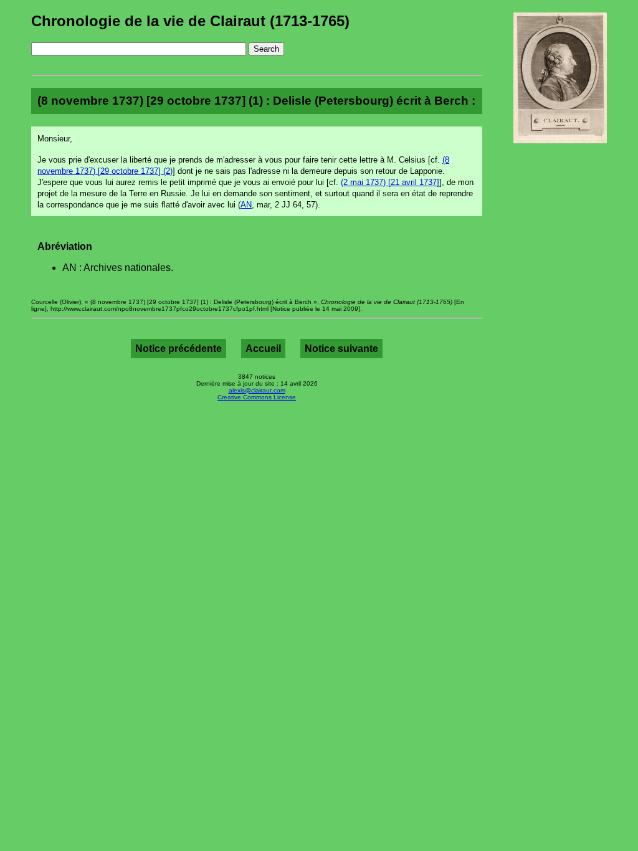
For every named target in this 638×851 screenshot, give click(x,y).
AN (246, 204)
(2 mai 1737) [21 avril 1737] (390, 182)
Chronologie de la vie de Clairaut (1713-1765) (190, 20)
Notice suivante (341, 348)
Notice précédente (178, 348)
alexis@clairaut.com (257, 390)
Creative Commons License (256, 397)
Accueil (263, 348)
